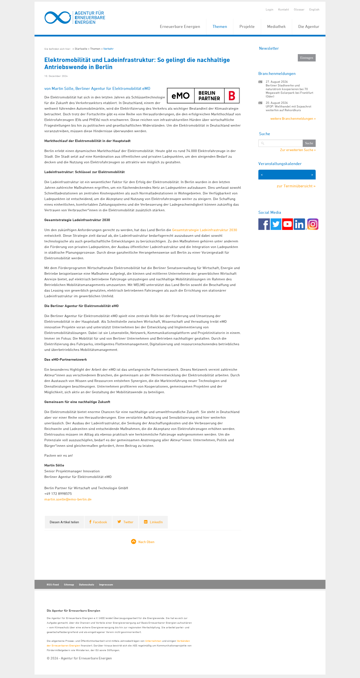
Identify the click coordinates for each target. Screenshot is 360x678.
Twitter (128, 522)
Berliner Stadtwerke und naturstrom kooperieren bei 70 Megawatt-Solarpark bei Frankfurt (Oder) (289, 90)
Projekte (247, 26)
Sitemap (69, 584)
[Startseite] (75, 17)
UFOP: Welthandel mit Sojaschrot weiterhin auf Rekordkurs (288, 108)
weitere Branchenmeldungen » (293, 118)
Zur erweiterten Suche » (298, 150)
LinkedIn (156, 522)
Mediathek (276, 26)
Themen (220, 26)
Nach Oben (146, 542)
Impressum (106, 584)
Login (269, 9)
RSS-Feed (53, 584)
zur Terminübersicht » (296, 186)
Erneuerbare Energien (180, 26)
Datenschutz (86, 584)
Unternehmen (153, 640)
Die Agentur (308, 26)
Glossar (299, 9)
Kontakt (283, 9)
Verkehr (108, 48)
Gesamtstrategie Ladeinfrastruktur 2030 (204, 230)
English (314, 9)
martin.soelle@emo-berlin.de (68, 499)
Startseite (81, 48)
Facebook (100, 522)
